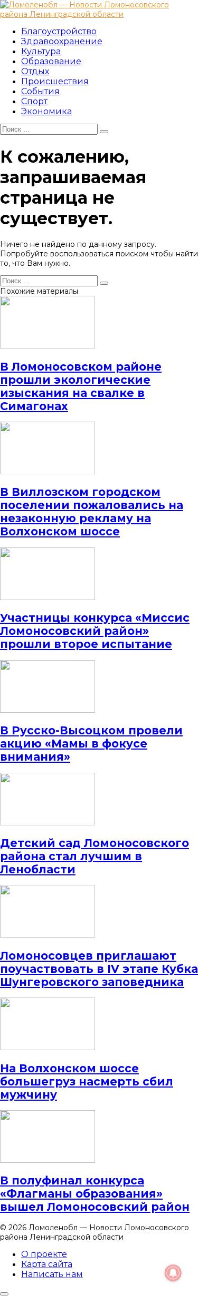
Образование (51, 61)
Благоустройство (59, 31)
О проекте (44, 1254)
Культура (41, 51)
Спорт (34, 101)
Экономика (46, 111)
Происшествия (55, 81)
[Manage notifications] (173, 1272)
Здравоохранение (61, 41)
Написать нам (52, 1274)
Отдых (35, 71)
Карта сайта (46, 1264)
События (40, 91)
